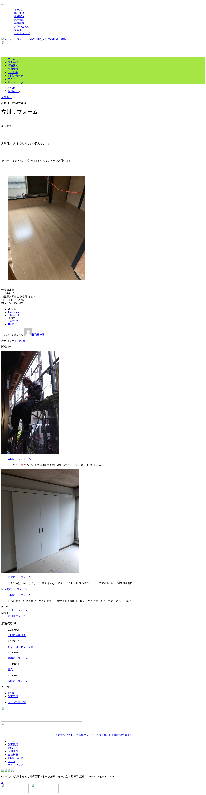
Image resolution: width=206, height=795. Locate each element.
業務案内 (19, 16)
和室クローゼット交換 (20, 646)
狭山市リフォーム (18, 658)
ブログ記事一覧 (17, 702)
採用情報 (19, 19)
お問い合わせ (22, 26)
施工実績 (19, 13)
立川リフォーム (17, 616)
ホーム (18, 9)
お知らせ (20, 340)
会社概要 (19, 23)
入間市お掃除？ (17, 635)
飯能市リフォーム (18, 681)
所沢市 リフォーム (19, 577)
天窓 (10, 669)
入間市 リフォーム (19, 459)
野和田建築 (38, 334)
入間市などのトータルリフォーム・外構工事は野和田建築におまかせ (94, 735)
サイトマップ (22, 33)
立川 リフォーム (18, 610)
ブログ (18, 30)
